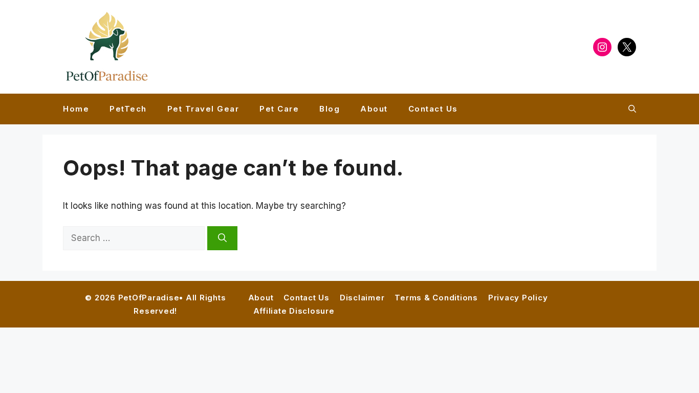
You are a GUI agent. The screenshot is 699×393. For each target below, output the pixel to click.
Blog (329, 109)
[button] (632, 109)
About (374, 109)
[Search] (222, 238)
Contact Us (433, 109)
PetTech (128, 109)
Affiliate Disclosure (294, 311)
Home (76, 109)
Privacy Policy (518, 297)
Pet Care (279, 109)
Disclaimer (362, 297)
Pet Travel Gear (203, 109)
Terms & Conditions (436, 297)
